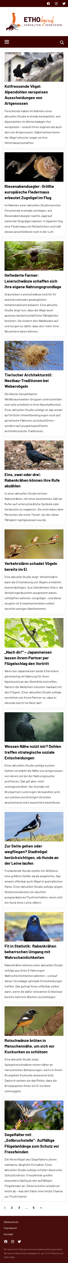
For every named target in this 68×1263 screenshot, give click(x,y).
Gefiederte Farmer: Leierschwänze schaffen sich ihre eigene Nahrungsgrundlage (33, 281)
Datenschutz (11, 1221)
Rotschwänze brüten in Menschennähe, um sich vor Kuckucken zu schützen (29, 1046)
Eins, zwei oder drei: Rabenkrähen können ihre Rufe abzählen (32, 480)
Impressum (10, 1228)
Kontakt (8, 1234)
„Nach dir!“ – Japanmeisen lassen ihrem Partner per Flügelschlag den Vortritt (28, 657)
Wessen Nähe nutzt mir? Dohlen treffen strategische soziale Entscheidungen (33, 752)
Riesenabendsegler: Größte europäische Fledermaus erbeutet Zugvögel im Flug (29, 192)
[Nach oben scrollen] (60, 1255)
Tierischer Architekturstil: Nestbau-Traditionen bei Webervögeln (29, 380)
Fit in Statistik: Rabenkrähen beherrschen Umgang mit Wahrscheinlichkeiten (30, 951)
